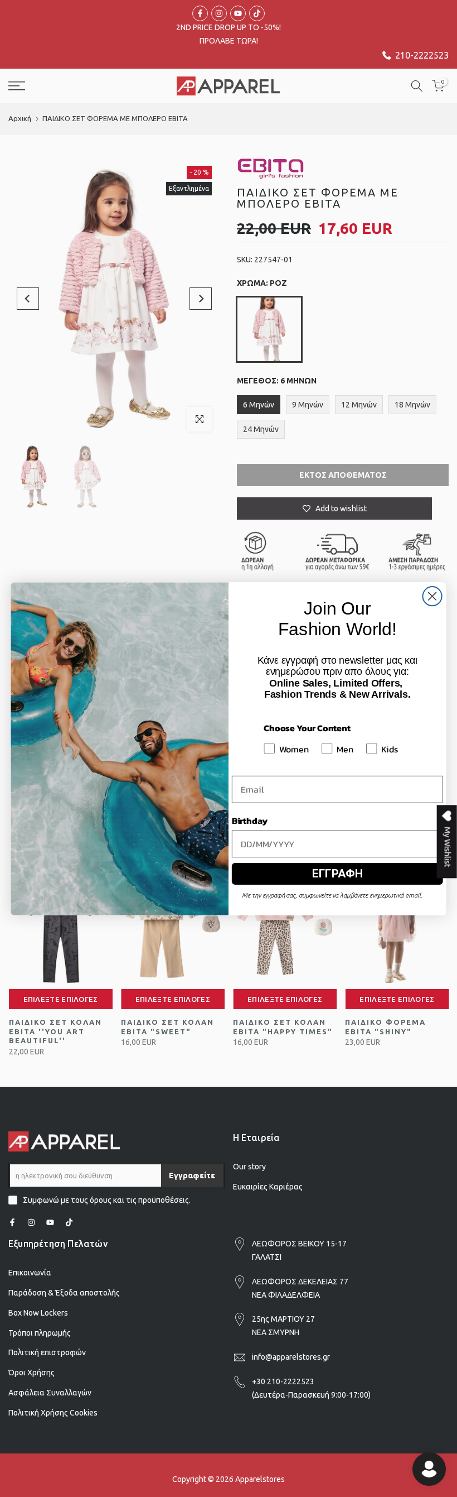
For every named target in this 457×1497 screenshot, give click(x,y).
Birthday (249, 820)
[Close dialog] (432, 596)
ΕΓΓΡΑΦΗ (337, 873)
